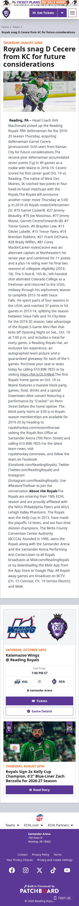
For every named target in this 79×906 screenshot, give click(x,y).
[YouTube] (67, 870)
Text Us (64, 898)
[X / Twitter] (39, 870)
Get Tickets (45, 13)
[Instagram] (25, 870)
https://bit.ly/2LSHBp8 (37, 374)
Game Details (42, 711)
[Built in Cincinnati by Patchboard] (39, 889)
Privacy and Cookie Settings (55, 860)
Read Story (41, 790)
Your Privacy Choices (20, 860)
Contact (22, 854)
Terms (58, 854)
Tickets (41, 701)
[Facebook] (12, 870)
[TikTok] (53, 870)
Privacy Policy (40, 854)
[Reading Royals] (6, 13)
